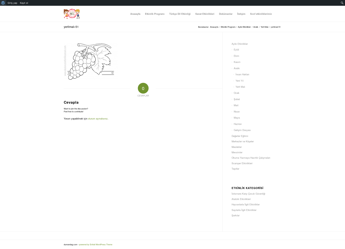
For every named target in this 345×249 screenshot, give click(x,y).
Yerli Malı (240, 86)
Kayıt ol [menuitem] (24, 2)
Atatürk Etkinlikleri (241, 199)
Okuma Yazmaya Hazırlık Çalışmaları (251, 157)
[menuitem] (3, 3)
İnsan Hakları (242, 74)
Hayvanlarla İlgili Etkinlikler (246, 204)
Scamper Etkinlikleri (242, 163)
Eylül (236, 49)
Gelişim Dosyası (242, 130)
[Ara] (277, 14)
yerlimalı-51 (71, 27)
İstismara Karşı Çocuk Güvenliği (248, 193)
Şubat (237, 99)
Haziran (238, 124)
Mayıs (237, 117)
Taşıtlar (235, 168)
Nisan (237, 111)
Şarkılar (236, 215)
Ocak (236, 92)
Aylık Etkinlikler (240, 43)
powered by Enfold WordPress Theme (95, 244)
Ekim (236, 55)
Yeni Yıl (239, 80)
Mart (236, 105)
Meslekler (237, 147)
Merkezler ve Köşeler (243, 141)
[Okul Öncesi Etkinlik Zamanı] (72, 14)
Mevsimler (237, 152)
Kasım (237, 62)
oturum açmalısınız (98, 118)
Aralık (237, 68)
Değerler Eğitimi (240, 136)
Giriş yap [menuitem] (12, 2)
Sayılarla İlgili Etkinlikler (244, 210)
